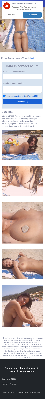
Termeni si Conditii (9, 384)
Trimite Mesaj (22, 102)
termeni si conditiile (18, 96)
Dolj (32, 58)
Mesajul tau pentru (13, 83)
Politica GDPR (33, 96)
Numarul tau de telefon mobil (14, 72)
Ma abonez (32, 15)
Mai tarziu (12, 15)
